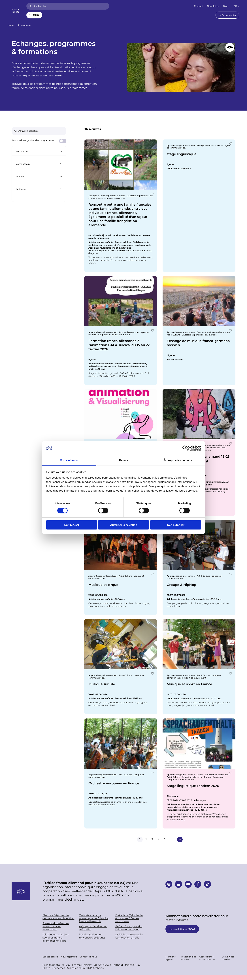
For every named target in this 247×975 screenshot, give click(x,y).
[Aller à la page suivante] (179, 839)
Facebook (197, 884)
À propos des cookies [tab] (178, 460)
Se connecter (229, 15)
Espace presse (50, 956)
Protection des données (188, 958)
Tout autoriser (175, 524)
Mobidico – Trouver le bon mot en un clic (128, 936)
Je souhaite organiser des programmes (33, 140)
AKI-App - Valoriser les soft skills (93, 928)
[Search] (30, 6)
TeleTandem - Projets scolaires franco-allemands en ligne (55, 937)
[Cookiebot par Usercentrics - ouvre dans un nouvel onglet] (185, 448)
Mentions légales (170, 958)
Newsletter (213, 6)
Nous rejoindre (69, 956)
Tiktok (207, 884)
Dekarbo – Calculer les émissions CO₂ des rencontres (129, 918)
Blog (225, 6)
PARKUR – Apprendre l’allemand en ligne (128, 928)
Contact (198, 6)
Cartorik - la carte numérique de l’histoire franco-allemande (93, 918)
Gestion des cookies (228, 958)
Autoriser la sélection (123, 524)
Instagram (168, 884)
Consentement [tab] (69, 460)
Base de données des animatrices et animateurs (55, 926)
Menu (36, 15)
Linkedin (178, 884)
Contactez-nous (88, 956)
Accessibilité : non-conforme (207, 958)
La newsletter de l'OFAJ (182, 928)
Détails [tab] (123, 460)
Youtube (188, 884)
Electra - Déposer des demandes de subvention (58, 917)
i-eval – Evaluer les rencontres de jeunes (92, 936)
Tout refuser (71, 524)
